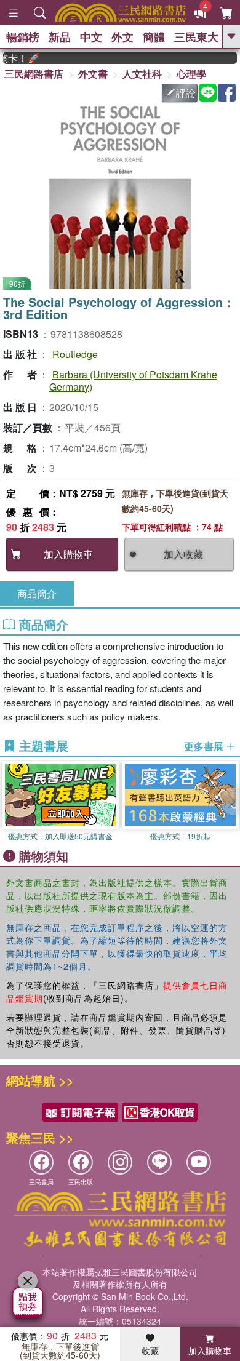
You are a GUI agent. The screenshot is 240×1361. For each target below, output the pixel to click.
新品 (60, 37)
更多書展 (205, 746)
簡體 (154, 37)
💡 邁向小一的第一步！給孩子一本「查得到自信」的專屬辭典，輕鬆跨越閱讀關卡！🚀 (16, 58)
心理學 (191, 73)
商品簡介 (37, 593)
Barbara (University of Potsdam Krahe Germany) (133, 380)
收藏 (150, 1350)
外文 (122, 37)
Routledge (75, 354)
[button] (231, 801)
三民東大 (196, 37)
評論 (186, 93)
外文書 (93, 73)
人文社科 (142, 73)
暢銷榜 (22, 37)
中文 (91, 37)
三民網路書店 (33, 73)
